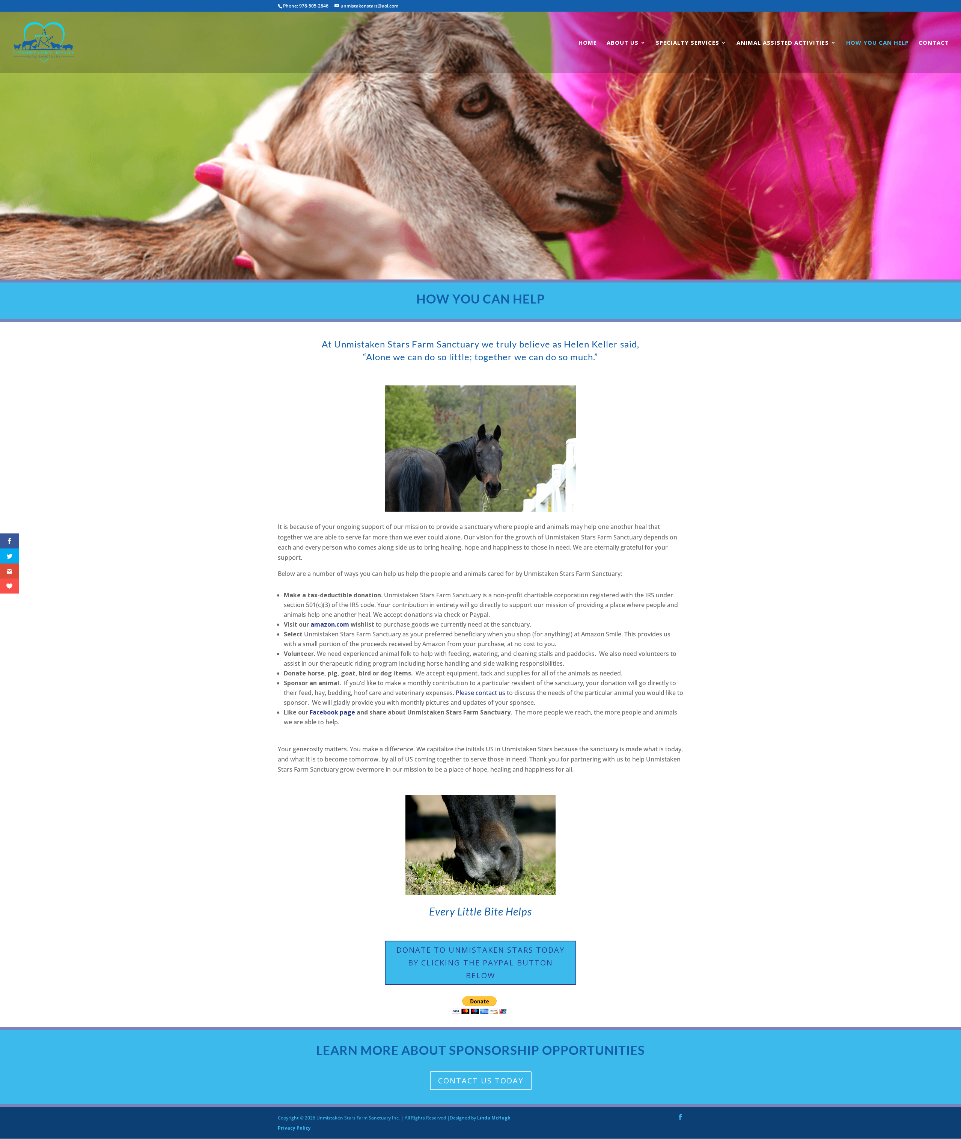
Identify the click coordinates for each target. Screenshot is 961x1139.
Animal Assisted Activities (783, 43)
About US (623, 43)
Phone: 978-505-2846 (305, 6)
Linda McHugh (494, 1118)
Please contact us (480, 693)
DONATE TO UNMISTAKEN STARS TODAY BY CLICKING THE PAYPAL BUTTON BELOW (480, 962)
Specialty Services (687, 43)
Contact (934, 43)
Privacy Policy (294, 1128)
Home (587, 43)
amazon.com (329, 624)
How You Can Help (877, 43)
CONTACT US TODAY (480, 1081)
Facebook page (332, 712)
